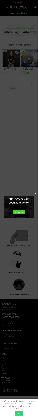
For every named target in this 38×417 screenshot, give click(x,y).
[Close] (35, 193)
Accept (19, 413)
